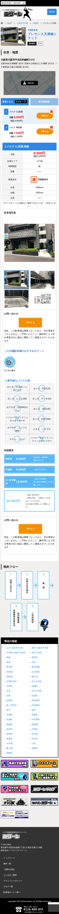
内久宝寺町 (37, 691)
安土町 (35, 738)
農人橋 (9, 748)
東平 (8, 710)
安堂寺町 (36, 700)
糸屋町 (35, 748)
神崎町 (9, 753)
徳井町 (9, 734)
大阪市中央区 (22, 23)
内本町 (35, 729)
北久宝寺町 (37, 681)
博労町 (35, 657)
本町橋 (9, 672)
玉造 (8, 691)
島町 (8, 657)
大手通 (9, 743)
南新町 (9, 738)
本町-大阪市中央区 (40, 648)
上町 (34, 743)
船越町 (9, 724)
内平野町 (36, 719)
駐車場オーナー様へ (11, 892)
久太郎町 (36, 672)
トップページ (9, 858)
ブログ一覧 (8, 886)
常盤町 (35, 714)
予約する (45, 116)
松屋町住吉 (11, 681)
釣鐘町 (36, 23)
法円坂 (35, 734)
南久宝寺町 (37, 652)
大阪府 (9, 23)
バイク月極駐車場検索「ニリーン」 (14, 835)
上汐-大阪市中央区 (14, 648)
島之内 (35, 676)
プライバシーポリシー (12, 881)
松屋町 (9, 700)
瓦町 (34, 710)
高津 (8, 662)
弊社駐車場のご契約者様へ (12, 3)
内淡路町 (36, 705)
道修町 (9, 719)
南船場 (9, 676)
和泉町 (9, 729)
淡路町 (35, 686)
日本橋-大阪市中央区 (15, 652)
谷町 (8, 695)
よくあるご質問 (10, 875)
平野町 (9, 686)
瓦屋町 (9, 714)
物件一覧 (7, 864)
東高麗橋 (36, 667)
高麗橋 (35, 724)
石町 (34, 662)
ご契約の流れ (9, 869)
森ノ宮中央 (11, 705)
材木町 (9, 667)
